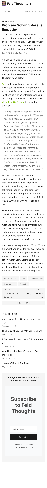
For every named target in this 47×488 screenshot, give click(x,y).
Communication (36, 278)
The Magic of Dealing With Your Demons (22, 331)
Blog (11, 21)
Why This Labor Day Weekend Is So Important (20, 353)
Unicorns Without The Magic (16, 363)
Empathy (23, 284)
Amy (4, 84)
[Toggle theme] (30, 3)
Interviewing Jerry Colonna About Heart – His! (22, 321)
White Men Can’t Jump (13, 102)
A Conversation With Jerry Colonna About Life (23, 341)
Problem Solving (10, 278)
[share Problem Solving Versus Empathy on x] (20, 303)
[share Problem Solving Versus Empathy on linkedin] (27, 303)
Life (23, 278)
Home (4, 21)
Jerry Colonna (9, 284)
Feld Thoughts (17, 3)
